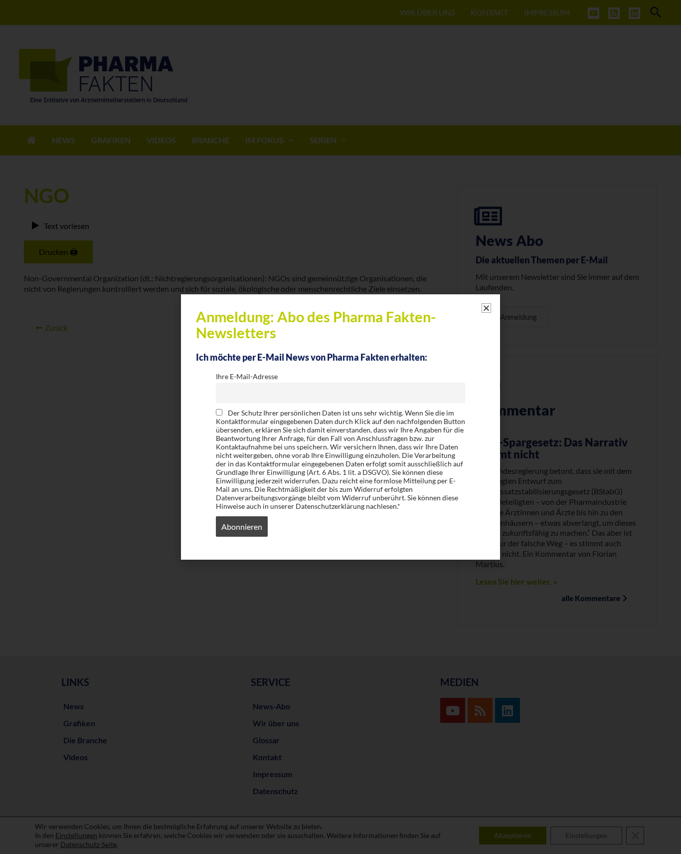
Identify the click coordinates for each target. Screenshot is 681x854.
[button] (486, 308)
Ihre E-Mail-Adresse (247, 376)
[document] (340, 427)
